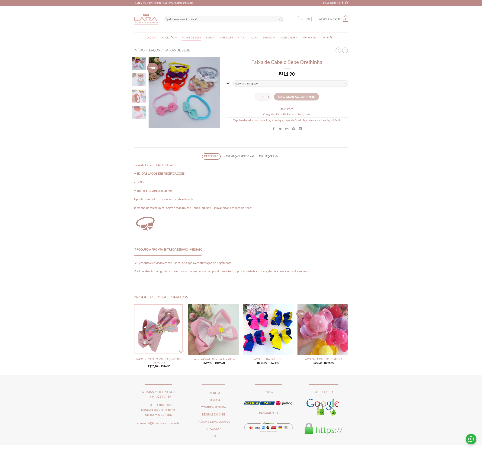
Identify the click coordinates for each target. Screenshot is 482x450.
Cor (228, 83)
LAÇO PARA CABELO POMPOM (323, 359)
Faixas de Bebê (191, 37)
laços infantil (333, 120)
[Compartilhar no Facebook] (274, 129)
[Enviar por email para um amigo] (287, 129)
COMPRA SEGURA (213, 407)
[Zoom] (153, 123)
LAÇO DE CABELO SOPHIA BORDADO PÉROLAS (159, 360)
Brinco (267, 37)
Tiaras (210, 37)
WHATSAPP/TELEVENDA (158, 391)
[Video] (153, 113)
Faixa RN (281, 114)
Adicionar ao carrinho (297, 96)
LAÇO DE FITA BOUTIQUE (268, 359)
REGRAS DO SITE (213, 414)
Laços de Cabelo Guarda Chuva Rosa (214, 359)
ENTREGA (213, 400)
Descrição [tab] (211, 156)
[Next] (213, 92)
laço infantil (261, 120)
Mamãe (328, 37)
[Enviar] (280, 19)
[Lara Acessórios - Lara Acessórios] (146, 19)
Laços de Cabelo (293, 120)
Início (139, 50)
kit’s (241, 37)
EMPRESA (213, 393)
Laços (151, 37)
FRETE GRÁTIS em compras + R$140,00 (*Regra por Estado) (163, 2)
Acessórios (287, 37)
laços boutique (275, 120)
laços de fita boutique (314, 120)
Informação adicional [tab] (238, 156)
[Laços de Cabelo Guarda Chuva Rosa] (213, 329)
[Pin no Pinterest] (294, 129)
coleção (168, 37)
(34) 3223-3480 (160, 396)
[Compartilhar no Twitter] (280, 129)
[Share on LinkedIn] (300, 129)
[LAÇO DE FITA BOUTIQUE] (268, 329)
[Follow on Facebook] (343, 3)
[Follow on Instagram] (346, 3)
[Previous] (154, 92)
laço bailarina (246, 120)
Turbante (309, 37)
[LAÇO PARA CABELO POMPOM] (322, 329)
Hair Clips (226, 37)
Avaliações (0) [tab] (268, 156)
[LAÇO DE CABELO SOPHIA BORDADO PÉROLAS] (159, 329)
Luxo (254, 37)
